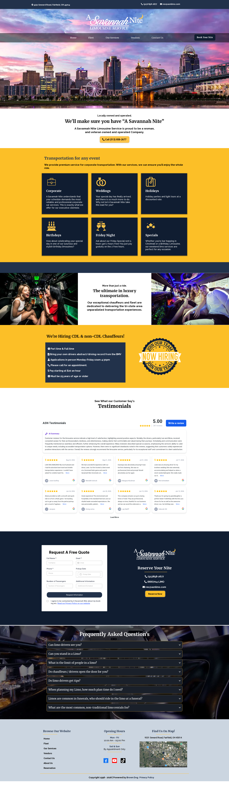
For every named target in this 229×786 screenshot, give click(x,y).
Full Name (51, 558)
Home (73, 37)
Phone (50, 569)
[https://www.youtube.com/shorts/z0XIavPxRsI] (65, 182)
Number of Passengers (56, 581)
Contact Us (157, 37)
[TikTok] (123, 760)
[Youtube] (114, 760)
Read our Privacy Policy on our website (73, 603)
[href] (163, 754)
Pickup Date (81, 569)
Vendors (135, 37)
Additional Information (85, 581)
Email (79, 558)
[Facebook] (106, 760)
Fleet (91, 37)
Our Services (112, 37)
